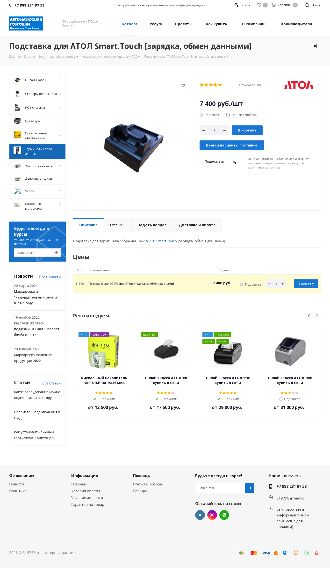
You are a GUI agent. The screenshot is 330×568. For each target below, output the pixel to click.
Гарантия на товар (87, 504)
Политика (18, 490)
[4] (215, 85)
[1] (202, 85)
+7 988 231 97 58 (291, 486)
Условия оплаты (85, 490)
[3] (211, 85)
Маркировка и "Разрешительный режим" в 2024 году (36, 297)
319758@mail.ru (290, 498)
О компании (21, 475)
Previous (309, 316)
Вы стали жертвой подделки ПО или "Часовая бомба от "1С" (36, 329)
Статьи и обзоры (148, 484)
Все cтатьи (51, 383)
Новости (16, 484)
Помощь (78, 484)
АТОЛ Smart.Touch (161, 240)
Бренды (140, 490)
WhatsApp (224, 515)
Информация (84, 475)
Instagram (212, 515)
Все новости (50, 276)
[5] (220, 85)
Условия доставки (87, 497)
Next (317, 316)
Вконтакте (200, 515)
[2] (206, 85)
